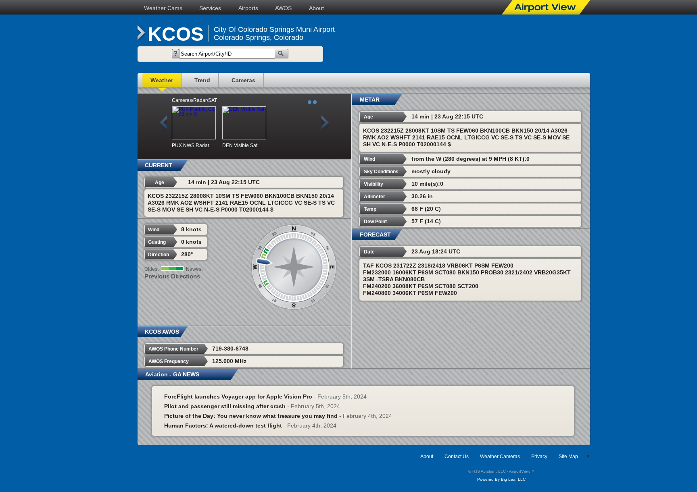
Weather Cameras (500, 456)
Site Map (568, 456)
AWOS (283, 8)
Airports (248, 8)
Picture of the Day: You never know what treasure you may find (251, 416)
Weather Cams (163, 8)
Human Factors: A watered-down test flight (223, 425)
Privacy (539, 456)
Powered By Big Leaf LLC (501, 479)
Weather (161, 80)
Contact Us (456, 456)
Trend (202, 80)
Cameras (243, 80)
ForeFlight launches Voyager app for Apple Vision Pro (238, 396)
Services (210, 8)
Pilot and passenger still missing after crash (225, 406)
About (316, 8)
